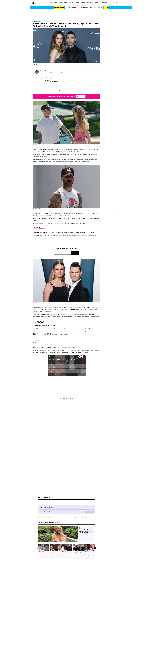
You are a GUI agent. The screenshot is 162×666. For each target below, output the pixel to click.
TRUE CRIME (90, 2)
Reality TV (54, 2)
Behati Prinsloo (54, 85)
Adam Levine (43, 18)
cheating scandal (90, 85)
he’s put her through (52, 347)
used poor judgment (39, 314)
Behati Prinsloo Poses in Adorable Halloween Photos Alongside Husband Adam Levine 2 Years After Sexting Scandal (65, 235)
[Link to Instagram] (113, 2)
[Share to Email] (51, 78)
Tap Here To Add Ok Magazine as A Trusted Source (61, 96)
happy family (38, 213)
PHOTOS (77, 2)
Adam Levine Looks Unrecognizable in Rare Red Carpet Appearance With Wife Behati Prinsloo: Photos (61, 239)
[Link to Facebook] (110, 2)
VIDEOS (83, 2)
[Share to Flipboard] (46, 78)
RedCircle (38, 340)
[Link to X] (116, 2)
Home (34, 18)
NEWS (60, 2)
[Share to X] (42, 78)
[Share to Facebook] (37, 78)
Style (65, 2)
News (38, 18)
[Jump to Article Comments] (33, 78)
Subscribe (104, 2)
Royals (71, 2)
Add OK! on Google (53, 81)
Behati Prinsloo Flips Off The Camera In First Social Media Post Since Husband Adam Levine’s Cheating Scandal (64, 232)
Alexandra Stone (44, 70)
